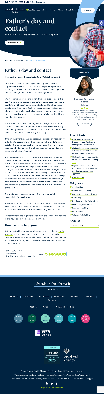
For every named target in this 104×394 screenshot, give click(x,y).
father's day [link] (24, 256)
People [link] (52, 10)
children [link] (11, 256)
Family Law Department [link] (54, 240)
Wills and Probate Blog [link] (81, 215)
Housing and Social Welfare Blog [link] (85, 201)
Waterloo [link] (47, 307)
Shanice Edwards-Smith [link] (16, 251)
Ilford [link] (72, 307)
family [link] (17, 256)
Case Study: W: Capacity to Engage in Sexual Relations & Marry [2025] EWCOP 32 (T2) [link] (83, 142)
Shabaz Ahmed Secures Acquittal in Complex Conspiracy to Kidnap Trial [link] (85, 159)
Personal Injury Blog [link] (80, 208)
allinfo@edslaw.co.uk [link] (35, 2)
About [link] (44, 10)
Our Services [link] (43, 297)
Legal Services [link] (34, 10)
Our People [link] (28, 297)
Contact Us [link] (13, 43)
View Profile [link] (84, 124)
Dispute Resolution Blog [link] (81, 190)
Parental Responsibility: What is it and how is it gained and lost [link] (32, 209)
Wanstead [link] (60, 307)
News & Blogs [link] (71, 10)
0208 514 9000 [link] (14, 243)
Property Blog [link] (77, 211)
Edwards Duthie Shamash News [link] (84, 194)
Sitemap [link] (52, 300)
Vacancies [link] (59, 297)
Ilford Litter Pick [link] (78, 177)
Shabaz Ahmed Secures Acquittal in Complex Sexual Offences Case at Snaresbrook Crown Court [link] (85, 150)
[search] (100, 10)
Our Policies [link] (89, 297)
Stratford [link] (33, 307)
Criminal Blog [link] (77, 187)
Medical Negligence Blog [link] (82, 204)
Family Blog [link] (20, 60)
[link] (101, 23)
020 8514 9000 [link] (14, 2)
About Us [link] (14, 297)
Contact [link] (87, 10)
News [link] (11, 60)
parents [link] (32, 256)
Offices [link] (60, 10)
